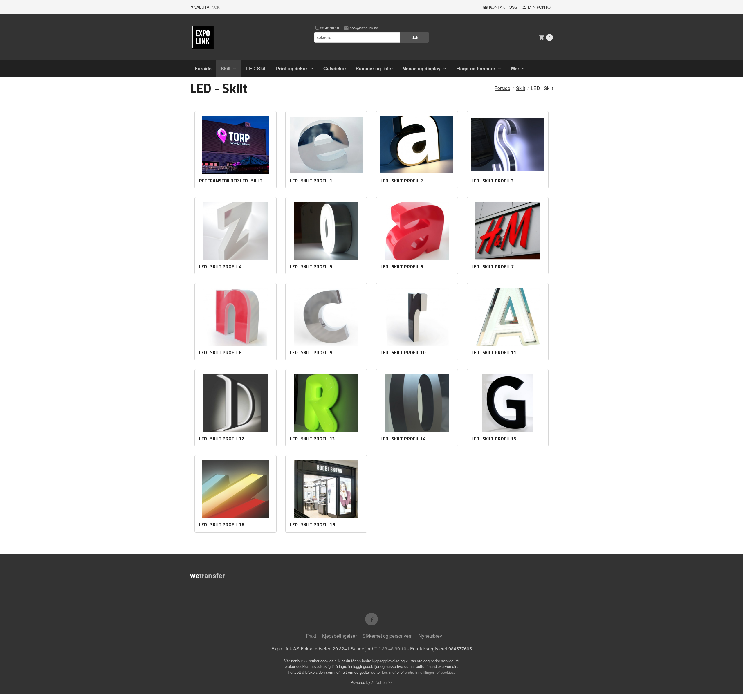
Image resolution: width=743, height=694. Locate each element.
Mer (515, 68)
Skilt (225, 68)
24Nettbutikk (382, 682)
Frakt (311, 635)
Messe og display (421, 68)
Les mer (389, 672)
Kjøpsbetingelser (339, 635)
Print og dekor (291, 68)
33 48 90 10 (329, 28)
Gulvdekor (334, 68)
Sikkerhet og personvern (388, 635)
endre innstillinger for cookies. (430, 672)
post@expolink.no (363, 28)
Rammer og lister (374, 68)
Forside (203, 68)
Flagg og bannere (475, 68)
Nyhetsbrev (430, 635)
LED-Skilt (256, 68)
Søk (414, 37)
